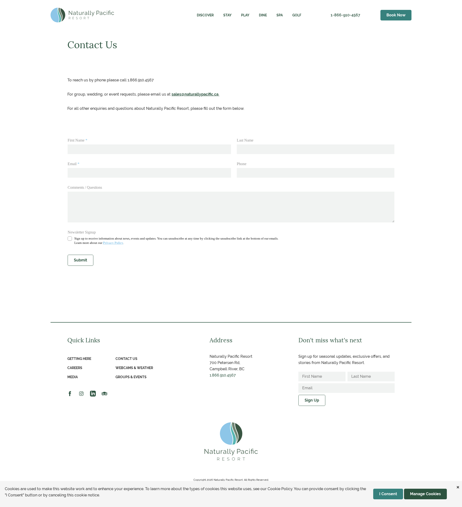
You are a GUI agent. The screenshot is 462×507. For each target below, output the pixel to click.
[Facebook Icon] (70, 393)
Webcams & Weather (134, 368)
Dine (263, 15)
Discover (205, 15)
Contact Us (126, 359)
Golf (296, 15)
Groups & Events (131, 377)
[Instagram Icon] (82, 393)
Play (245, 15)
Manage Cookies (425, 494)
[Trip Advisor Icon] (105, 393)
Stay (227, 15)
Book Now (395, 15)
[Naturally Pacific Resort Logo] (231, 441)
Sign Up (312, 400)
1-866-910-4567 (345, 15)
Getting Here (79, 359)
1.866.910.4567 (223, 375)
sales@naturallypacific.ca (195, 94)
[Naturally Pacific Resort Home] (82, 15)
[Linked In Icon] (93, 393)
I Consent (388, 494)
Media (72, 377)
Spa (279, 15)
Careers (74, 368)
